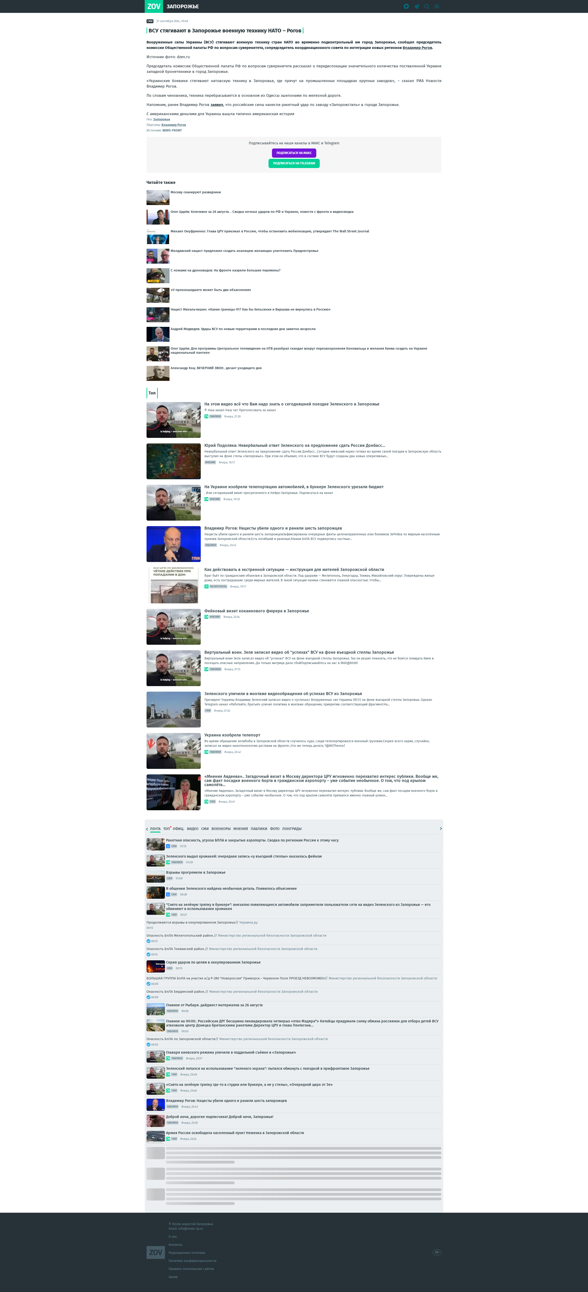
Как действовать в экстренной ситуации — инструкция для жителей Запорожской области (294, 569)
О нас (173, 1237)
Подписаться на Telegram (294, 163)
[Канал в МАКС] (406, 6)
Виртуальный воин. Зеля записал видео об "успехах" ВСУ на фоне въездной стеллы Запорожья (299, 652)
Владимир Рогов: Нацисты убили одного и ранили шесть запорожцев (273, 528)
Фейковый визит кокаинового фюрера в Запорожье (256, 610)
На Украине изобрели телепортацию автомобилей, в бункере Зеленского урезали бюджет (294, 486)
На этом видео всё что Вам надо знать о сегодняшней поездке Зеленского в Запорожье (291, 404)
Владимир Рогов (417, 47)
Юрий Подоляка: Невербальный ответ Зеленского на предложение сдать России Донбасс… (294, 445)
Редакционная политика (187, 1253)
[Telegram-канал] (416, 6)
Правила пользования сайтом (191, 1269)
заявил (217, 104)
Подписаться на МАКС (294, 153)
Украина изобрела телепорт (232, 735)
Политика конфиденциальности (192, 1261)
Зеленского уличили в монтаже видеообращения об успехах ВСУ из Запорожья (283, 693)
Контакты (175, 1245)
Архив (173, 1277)
